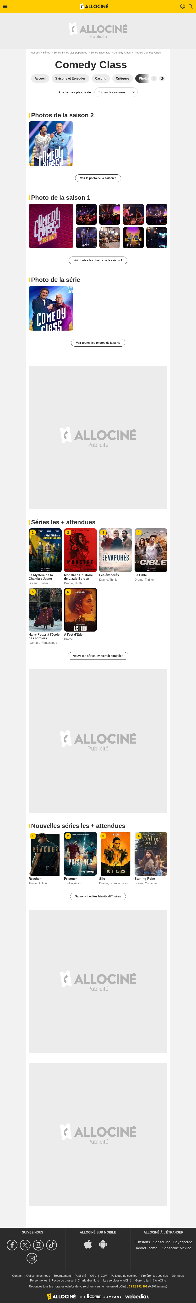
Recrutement (62, 1275)
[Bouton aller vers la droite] (162, 78)
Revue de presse (62, 1280)
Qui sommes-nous (38, 1275)
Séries (46, 52)
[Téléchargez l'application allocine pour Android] (105, 1244)
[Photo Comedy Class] (51, 143)
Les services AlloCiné (117, 1280)
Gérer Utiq (142, 1280)
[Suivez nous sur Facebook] (13, 1245)
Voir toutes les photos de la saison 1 (98, 260)
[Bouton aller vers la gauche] (154, 78)
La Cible (141, 575)
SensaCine (161, 1242)
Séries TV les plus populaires (70, 52)
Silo (102, 878)
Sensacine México (176, 1248)
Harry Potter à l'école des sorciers (44, 636)
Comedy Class (122, 52)
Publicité (80, 1275)
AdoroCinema (146, 1248)
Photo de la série (55, 279)
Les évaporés (109, 575)
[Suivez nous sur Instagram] (39, 1245)
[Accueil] (94, 6)
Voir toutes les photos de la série (98, 342)
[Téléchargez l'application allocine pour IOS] (91, 1244)
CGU (93, 1275)
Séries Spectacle (100, 52)
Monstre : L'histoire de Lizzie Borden (78, 576)
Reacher (35, 878)
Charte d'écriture (88, 1280)
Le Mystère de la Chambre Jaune (41, 576)
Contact (17, 1275)
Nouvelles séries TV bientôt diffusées (98, 656)
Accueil (35, 52)
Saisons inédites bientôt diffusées (98, 896)
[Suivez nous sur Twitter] (26, 1245)
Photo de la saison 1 (60, 197)
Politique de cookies (124, 1275)
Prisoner (70, 878)
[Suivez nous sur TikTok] (52, 1245)
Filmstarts (142, 1242)
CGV (104, 1275)
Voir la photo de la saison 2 (98, 178)
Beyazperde (182, 1242)
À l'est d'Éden (74, 634)
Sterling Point (145, 878)
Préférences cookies (154, 1275)
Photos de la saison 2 (62, 115)
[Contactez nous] (33, 1258)
